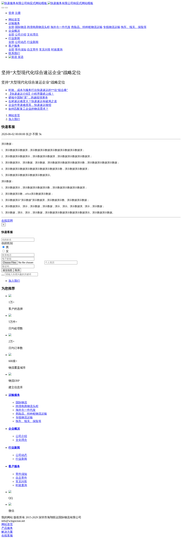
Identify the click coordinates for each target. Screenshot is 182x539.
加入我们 (14, 119)
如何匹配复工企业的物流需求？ (28, 108)
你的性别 (7, 243)
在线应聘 (7, 220)
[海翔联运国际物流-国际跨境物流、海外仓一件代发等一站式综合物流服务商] (91, 3)
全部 (11, 27)
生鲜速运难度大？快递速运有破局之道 (33, 101)
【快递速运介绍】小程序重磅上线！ (31, 93)
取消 (17, 270)
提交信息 (7, 270)
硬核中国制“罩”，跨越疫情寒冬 (28, 97)
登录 (11, 12)
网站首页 (14, 19)
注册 (18, 12)
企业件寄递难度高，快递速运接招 (30, 105)
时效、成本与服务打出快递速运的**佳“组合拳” (38, 90)
